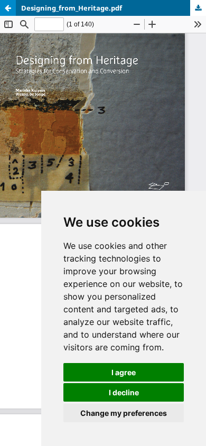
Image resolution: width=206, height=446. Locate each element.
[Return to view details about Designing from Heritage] (8, 8)
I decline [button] (124, 392)
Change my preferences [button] (123, 412)
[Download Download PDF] (198, 8)
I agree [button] (123, 372)
